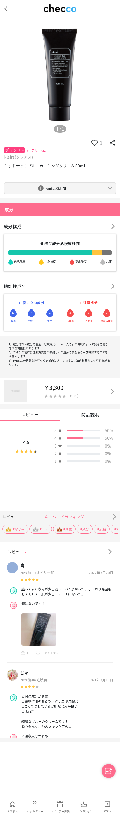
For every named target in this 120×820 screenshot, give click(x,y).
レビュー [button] (30, 414)
